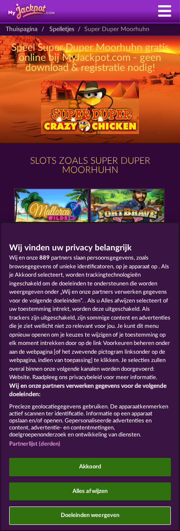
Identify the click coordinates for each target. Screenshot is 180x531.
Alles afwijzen (90, 491)
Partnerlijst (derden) (35, 444)
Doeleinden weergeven (90, 515)
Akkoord (90, 467)
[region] (90, 376)
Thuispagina (22, 29)
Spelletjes (61, 29)
